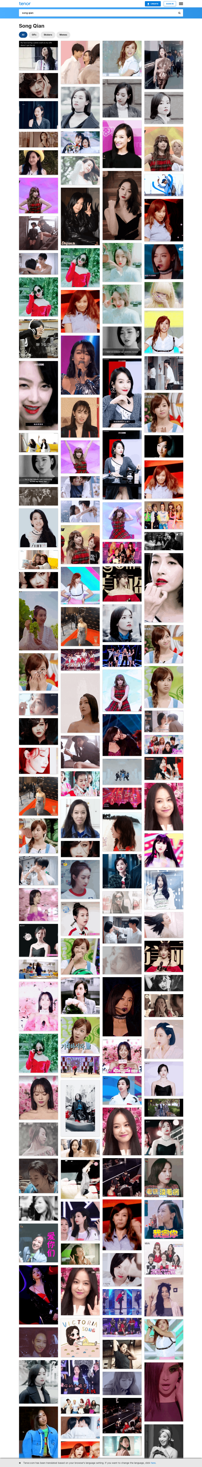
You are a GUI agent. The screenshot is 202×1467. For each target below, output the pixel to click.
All (23, 34)
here (153, 1462)
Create (154, 4)
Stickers (48, 34)
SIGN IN (170, 4)
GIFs (34, 34)
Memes (63, 34)
